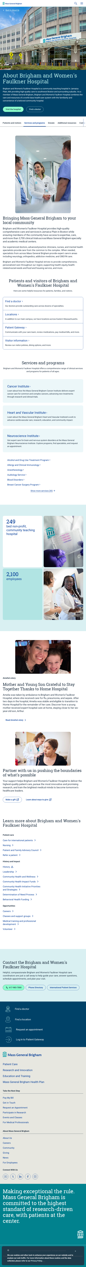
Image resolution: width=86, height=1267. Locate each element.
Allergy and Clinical (23, 465)
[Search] (75, 3)
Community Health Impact (19, 881)
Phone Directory (35, 987)
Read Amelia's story (14, 720)
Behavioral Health (16, 899)
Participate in (14, 1112)
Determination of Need (18, 894)
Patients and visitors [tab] (12, 123)
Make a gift (11, 799)
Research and (17, 1070)
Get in (9, 1102)
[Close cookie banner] (75, 1251)
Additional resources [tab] (67, 123)
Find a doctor (35, 109)
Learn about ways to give (37, 799)
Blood (15, 479)
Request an (15, 1107)
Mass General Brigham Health (23, 1082)
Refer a (10, 855)
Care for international (18, 840)
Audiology (16, 474)
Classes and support (16, 916)
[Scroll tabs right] (84, 123)
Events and (12, 1117)
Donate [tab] (51, 123)
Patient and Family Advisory (21, 850)
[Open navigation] (81, 3)
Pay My (8, 1097)
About (7, 1138)
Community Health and (19, 876)
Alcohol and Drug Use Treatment (28, 460)
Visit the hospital (13, 109)
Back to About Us (12, 10)
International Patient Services (63, 987)
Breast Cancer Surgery (23, 484)
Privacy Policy (36, 1261)
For (10, 1162)
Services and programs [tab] (34, 123)
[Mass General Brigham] (12, 3)
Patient (10, 1064)
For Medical (16, 1122)
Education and (16, 1076)
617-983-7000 (15, 987)
